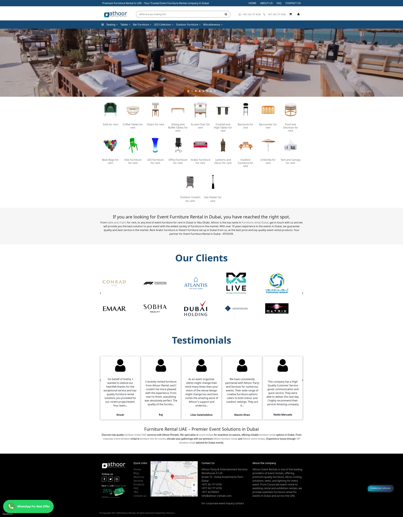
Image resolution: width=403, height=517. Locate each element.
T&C (135, 492)
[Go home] (113, 465)
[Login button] (298, 14)
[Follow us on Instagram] (116, 479)
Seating (110, 24)
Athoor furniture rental (225, 438)
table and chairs (116, 222)
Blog (136, 473)
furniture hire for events (153, 438)
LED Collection (162, 24)
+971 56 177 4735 (252, 14)
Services (138, 480)
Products (138, 484)
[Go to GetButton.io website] (8, 514)
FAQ (135, 488)
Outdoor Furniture (187, 24)
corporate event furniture (116, 438)
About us (266, 3)
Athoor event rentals (254, 438)
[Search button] (226, 14)
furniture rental (267, 435)
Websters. (170, 512)
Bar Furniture (141, 24)
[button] (188, 91)
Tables (124, 24)
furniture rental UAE (136, 435)
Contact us (293, 3)
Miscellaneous (211, 24)
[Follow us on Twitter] (110, 479)
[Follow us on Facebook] (104, 479)
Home (252, 3)
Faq (279, 3)
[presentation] (100, 293)
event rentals (206, 435)
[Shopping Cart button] (290, 14)
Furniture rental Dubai (255, 222)
